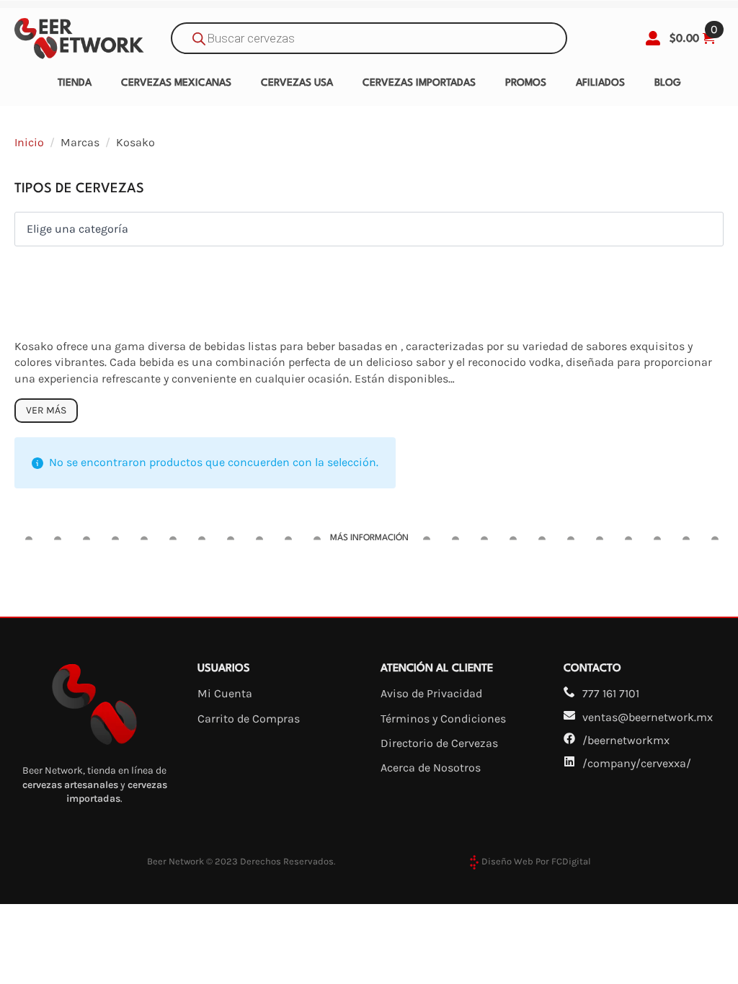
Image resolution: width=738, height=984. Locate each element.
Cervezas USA (297, 83)
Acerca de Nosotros (431, 767)
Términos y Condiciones (443, 718)
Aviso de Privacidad (431, 693)
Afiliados (600, 83)
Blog (667, 83)
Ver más (46, 410)
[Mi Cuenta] (653, 38)
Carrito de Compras (248, 718)
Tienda (75, 83)
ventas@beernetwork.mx (647, 717)
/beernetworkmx (626, 740)
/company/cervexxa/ (636, 763)
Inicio (29, 142)
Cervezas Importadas (419, 83)
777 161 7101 (610, 693)
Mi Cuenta (224, 693)
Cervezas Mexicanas (176, 83)
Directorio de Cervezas (439, 743)
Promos (525, 83)
